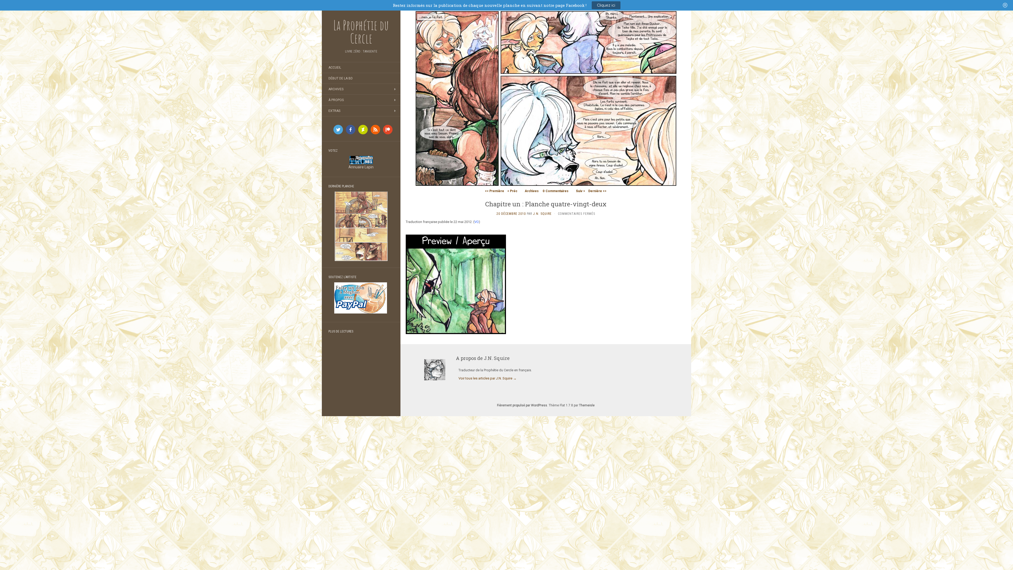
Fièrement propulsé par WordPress (522, 405)
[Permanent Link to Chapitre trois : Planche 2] (361, 226)
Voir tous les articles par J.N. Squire (487, 378)
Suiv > (580, 191)
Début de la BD (340, 78)
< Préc (512, 191)
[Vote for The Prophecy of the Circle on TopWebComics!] (361, 160)
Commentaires (555, 191)
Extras (334, 111)
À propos (336, 100)
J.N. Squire (542, 214)
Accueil (334, 67)
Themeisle (587, 405)
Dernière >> (597, 191)
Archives (335, 89)
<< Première (494, 191)
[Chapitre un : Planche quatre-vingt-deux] (546, 98)
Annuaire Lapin (361, 167)
